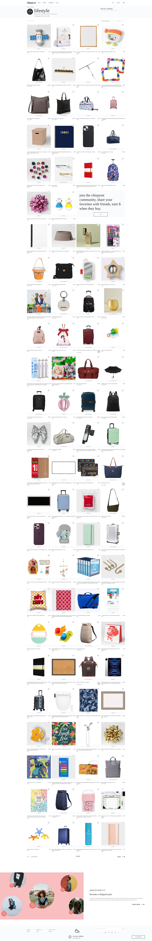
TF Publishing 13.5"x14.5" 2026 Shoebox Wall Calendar (110, 615)
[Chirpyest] (31, 3)
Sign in (118, 2)
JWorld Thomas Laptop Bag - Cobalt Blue (83, 615)
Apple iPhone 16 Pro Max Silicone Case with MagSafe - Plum (37, 549)
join (113, 2)
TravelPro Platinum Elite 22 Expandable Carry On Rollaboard (86, 350)
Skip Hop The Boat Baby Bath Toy (106, 350)
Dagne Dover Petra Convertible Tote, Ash (108, 782)
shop (39, 37)
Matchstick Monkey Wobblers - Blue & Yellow (59, 218)
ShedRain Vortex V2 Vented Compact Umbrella (109, 383)
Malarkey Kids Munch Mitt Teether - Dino (58, 549)
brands (44, 2)
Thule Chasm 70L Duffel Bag (56, 449)
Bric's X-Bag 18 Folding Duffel (81, 383)
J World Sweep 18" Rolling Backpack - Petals (108, 185)
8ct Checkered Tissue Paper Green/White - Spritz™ (85, 549)
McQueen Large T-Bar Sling (105, 516)
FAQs (37, 931)
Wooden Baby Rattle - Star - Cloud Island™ (108, 284)
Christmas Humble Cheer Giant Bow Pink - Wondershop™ (36, 218)
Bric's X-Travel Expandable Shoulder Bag (58, 284)
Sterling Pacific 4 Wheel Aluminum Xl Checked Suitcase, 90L (111, 549)
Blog (57, 2)
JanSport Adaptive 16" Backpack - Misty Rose (34, 350)
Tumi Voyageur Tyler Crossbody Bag (33, 118)
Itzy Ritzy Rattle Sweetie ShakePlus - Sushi (108, 51)
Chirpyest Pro (52, 929)
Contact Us (39, 929)
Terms (50, 931)
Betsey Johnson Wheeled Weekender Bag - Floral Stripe (85, 118)
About (28, 931)
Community (51, 2)
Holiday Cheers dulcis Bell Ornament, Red (59, 350)
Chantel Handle (54, 185)
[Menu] (124, 2)
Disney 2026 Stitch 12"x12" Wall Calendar (34, 782)
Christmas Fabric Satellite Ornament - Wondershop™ (36, 51)
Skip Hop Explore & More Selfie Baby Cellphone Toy (85, 284)
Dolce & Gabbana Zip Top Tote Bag (57, 118)
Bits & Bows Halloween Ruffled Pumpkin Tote (34, 284)
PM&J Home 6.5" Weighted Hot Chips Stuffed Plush (35, 615)
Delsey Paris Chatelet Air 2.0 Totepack (82, 682)
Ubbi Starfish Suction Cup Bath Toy (33, 849)
